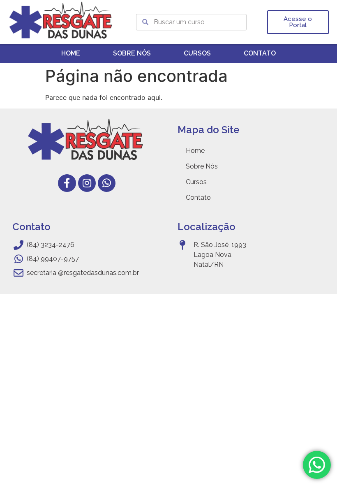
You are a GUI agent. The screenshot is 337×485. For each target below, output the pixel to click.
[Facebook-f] (67, 183)
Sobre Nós (132, 53)
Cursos (197, 53)
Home (70, 53)
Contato (260, 53)
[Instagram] (87, 183)
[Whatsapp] (106, 183)
